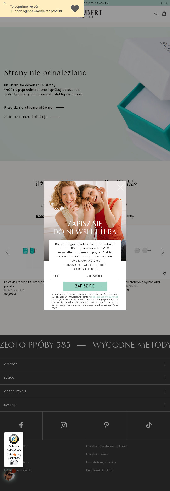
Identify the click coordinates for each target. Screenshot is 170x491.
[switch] (14, 462)
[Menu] (20, 434)
